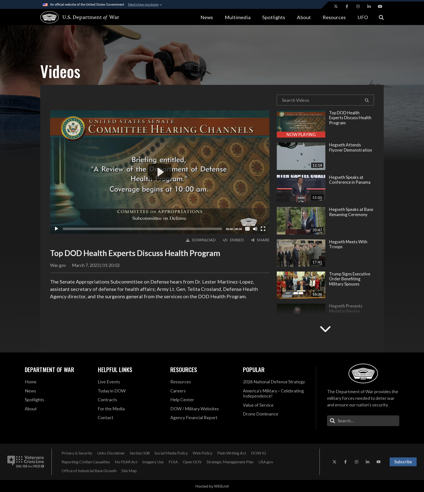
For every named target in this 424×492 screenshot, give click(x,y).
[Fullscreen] (263, 228)
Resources (334, 17)
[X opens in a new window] (336, 6)
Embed (237, 239)
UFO (363, 17)
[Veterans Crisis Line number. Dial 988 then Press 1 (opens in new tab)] (25, 462)
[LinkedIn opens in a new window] (369, 6)
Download (204, 239)
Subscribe (403, 461)
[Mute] (255, 228)
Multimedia (238, 17)
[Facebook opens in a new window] (347, 6)
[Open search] (381, 17)
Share (263, 239)
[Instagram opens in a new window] (358, 6)
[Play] (56, 228)
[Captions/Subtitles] (247, 228)
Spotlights (273, 17)
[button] (367, 100)
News (206, 17)
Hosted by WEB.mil (212, 486)
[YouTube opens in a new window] (380, 6)
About (304, 17)
